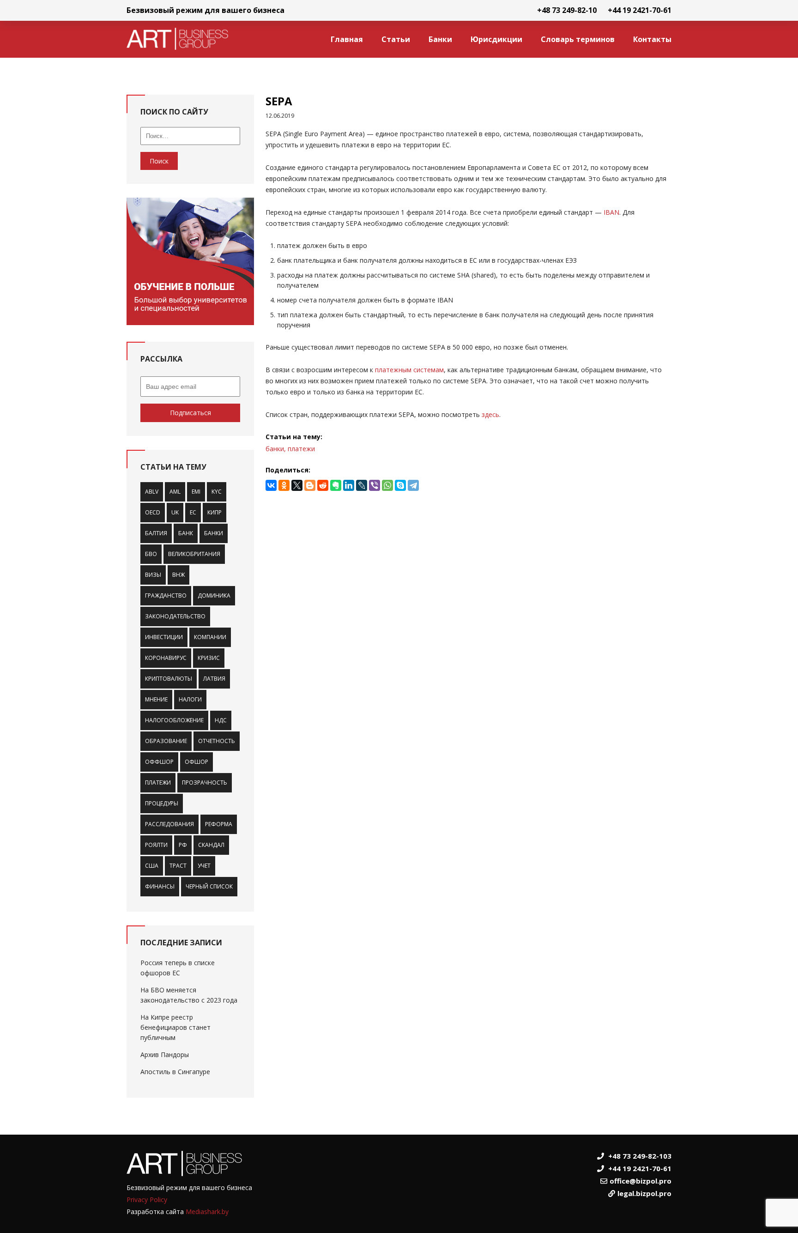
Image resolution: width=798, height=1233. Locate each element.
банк (185, 533)
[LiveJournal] (361, 485)
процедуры (161, 803)
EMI (196, 492)
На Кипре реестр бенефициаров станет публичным (175, 1027)
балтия (156, 533)
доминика (214, 595)
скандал (211, 845)
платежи (158, 782)
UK (175, 512)
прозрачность (204, 782)
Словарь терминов (578, 39)
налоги (190, 699)
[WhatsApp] (387, 485)
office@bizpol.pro (640, 1180)
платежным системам (409, 369)
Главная (347, 39)
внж (178, 575)
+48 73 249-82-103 (639, 1155)
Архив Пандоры (164, 1054)
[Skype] (400, 485)
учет (204, 866)
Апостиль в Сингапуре (175, 1071)
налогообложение (174, 720)
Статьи (395, 39)
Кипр (214, 512)
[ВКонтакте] (271, 485)
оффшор (159, 762)
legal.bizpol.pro (644, 1193)
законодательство (175, 616)
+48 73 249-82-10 (567, 10)
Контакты (652, 39)
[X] (296, 485)
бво (151, 554)
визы (153, 575)
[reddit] (322, 485)
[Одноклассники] (284, 485)
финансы (160, 886)
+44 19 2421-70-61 (639, 10)
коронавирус (166, 658)
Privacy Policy (147, 1199)
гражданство (166, 595)
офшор (196, 762)
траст (178, 866)
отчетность (216, 741)
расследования (169, 824)
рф (183, 845)
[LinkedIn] (348, 485)
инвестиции (164, 637)
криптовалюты (168, 679)
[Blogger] (309, 485)
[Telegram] (413, 485)
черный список (209, 886)
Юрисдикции (496, 39)
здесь (490, 414)
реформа (218, 824)
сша (151, 866)
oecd (152, 512)
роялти (156, 845)
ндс (221, 720)
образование (166, 741)
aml (175, 492)
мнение (156, 699)
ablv (151, 492)
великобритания (194, 554)
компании (210, 637)
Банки (440, 39)
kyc (217, 492)
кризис (209, 658)
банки (213, 533)
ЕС (193, 512)
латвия (214, 679)
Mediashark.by (207, 1211)
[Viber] (374, 485)
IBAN (611, 212)
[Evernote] (335, 485)
